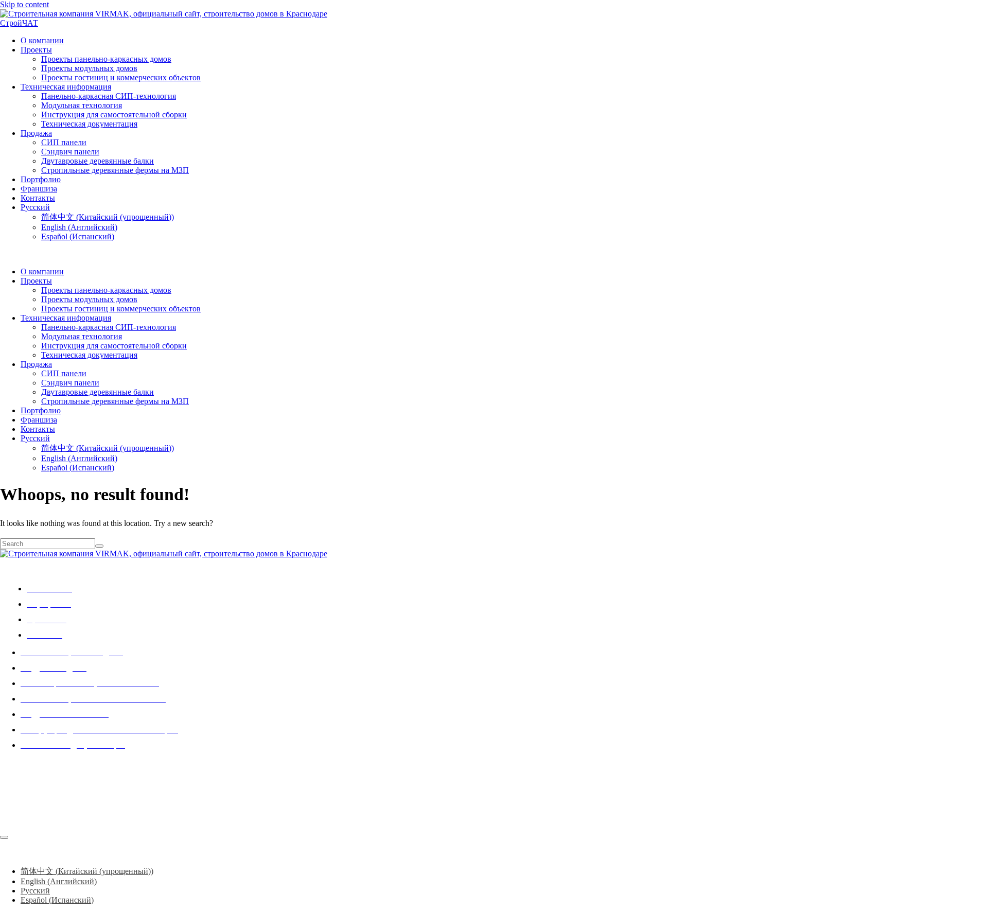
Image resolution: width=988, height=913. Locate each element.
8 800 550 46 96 (27, 825)
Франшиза (39, 188)
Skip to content (24, 4)
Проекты (36, 49)
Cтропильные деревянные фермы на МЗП (115, 170)
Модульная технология (81, 105)
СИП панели (63, 142)
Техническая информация (66, 86)
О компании (42, 40)
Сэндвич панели (70, 151)
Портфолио (41, 179)
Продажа (36, 133)
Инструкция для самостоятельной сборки (114, 114)
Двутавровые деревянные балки (97, 160)
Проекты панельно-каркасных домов (106, 59)
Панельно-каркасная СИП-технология (108, 96)
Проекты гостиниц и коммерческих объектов (121, 77)
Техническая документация (89, 123)
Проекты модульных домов (89, 68)
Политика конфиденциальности (60, 808)
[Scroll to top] (4, 837)
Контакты (38, 198)
